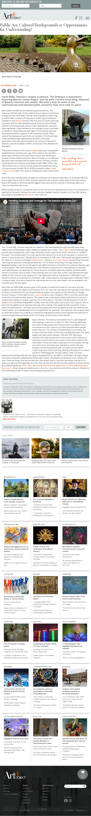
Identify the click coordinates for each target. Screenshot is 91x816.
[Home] (11, 15)
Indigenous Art (11, 524)
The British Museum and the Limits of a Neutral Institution (73, 706)
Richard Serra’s (28, 195)
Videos (25, 797)
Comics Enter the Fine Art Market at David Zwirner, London (14, 691)
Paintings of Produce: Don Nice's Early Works (43, 650)
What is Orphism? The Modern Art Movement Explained (15, 506)
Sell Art (45, 800)
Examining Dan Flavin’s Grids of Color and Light (45, 645)
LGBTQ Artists (69, 716)
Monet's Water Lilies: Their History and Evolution (75, 461)
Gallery (37, 621)
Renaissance (39, 477)
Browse (45, 788)
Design (36, 574)
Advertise (26, 803)
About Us (6, 785)
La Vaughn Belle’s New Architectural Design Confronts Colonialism (44, 604)
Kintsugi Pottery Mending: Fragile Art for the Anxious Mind (16, 650)
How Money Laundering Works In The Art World (14, 597)
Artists (45, 794)
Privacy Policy (69, 810)
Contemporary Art (42, 666)
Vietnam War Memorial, (46, 365)
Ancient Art (39, 524)
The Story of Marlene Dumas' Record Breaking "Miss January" (45, 753)
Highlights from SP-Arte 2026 (16, 738)
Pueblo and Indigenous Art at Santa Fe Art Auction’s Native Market (16, 549)
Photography (69, 621)
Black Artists (69, 524)
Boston (18, 121)
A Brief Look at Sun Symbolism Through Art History (43, 548)
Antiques (8, 574)
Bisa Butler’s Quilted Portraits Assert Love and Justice (73, 548)
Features (26, 788)
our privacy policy (42, 809)
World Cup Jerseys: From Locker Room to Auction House (45, 747)
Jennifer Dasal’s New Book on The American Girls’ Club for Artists (74, 740)
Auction (37, 716)
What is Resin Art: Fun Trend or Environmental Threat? (16, 512)
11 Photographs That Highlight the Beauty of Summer (72, 646)
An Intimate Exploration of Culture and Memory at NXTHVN (72, 562)
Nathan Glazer (37, 260)
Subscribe (81, 427)
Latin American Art (13, 716)
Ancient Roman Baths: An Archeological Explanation (42, 611)
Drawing (8, 666)
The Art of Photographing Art (73, 658)
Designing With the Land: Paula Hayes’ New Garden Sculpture (44, 461)
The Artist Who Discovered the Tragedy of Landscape (13, 461)
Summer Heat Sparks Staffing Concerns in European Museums (71, 691)
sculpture (66, 250)
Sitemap (6, 791)
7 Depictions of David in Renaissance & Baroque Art (43, 514)
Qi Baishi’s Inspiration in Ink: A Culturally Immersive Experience (16, 656)
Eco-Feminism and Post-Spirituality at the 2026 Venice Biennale (43, 691)
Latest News (7, 435)
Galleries (46, 791)
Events (25, 794)
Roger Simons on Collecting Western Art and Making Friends (73, 501)
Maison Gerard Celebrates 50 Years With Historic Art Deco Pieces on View (15, 610)
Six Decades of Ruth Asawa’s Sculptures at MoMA (15, 704)
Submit (76, 6)
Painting (66, 574)
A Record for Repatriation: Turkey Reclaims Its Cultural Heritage (43, 556)
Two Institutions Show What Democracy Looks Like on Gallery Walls (73, 699)
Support (6, 788)
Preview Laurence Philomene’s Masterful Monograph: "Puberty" (74, 748)
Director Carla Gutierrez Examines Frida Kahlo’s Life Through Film (14, 750)
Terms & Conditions (11, 794)
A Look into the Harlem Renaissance (71, 555)
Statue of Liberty (67, 365)
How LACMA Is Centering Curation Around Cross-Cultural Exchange (45, 699)
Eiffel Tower (27, 365)
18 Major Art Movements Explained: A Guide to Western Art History (44, 507)
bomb (10, 302)
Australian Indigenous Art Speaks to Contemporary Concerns (13, 556)
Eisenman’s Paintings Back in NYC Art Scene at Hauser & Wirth (73, 757)
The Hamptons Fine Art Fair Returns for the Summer (73, 512)
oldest (34, 150)
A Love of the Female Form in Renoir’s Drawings (15, 698)
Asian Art (8, 621)
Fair (64, 477)
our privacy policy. (26, 810)
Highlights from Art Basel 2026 (74, 507)
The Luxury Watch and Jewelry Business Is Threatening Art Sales (42, 740)
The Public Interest (60, 260)
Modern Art (10, 477)
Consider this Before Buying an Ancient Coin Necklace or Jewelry (45, 564)
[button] (4, 91)
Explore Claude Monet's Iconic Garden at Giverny (14, 500)
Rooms (45, 797)
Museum (66, 666)
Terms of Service (80, 810)
